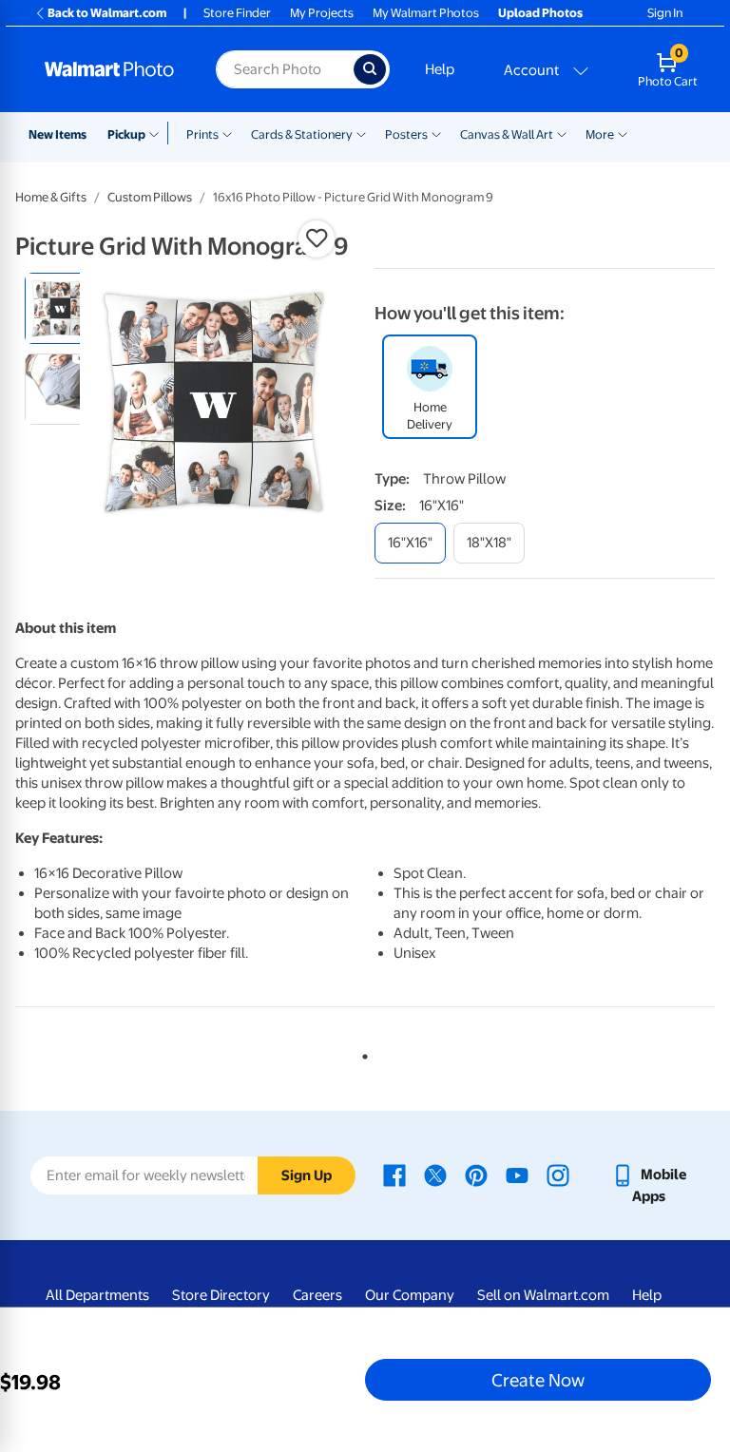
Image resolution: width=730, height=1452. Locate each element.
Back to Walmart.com (107, 13)
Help (439, 69)
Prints (202, 134)
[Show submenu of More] (622, 133)
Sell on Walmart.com (543, 1295)
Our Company (409, 1295)
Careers (317, 1295)
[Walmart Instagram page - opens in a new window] (558, 1174)
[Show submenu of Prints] (227, 133)
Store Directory (221, 1295)
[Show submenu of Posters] (436, 133)
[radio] (60, 308)
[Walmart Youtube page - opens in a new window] (517, 1174)
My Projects (322, 13)
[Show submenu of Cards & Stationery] (361, 133)
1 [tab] (361, 1052)
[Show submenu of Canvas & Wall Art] (561, 133)
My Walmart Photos (426, 13)
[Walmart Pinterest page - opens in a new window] (476, 1174)
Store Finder (237, 13)
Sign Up (306, 1175)
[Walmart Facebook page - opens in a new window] (394, 1174)
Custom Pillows (149, 197)
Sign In (664, 13)
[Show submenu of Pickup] (158, 133)
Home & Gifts (50, 197)
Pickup (126, 134)
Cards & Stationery (302, 134)
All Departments (97, 1295)
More (600, 134)
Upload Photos (540, 13)
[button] (316, 238)
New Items (57, 134)
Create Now (538, 1379)
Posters (406, 134)
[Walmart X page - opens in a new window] (435, 1174)
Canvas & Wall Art (506, 134)
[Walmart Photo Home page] (110, 69)
